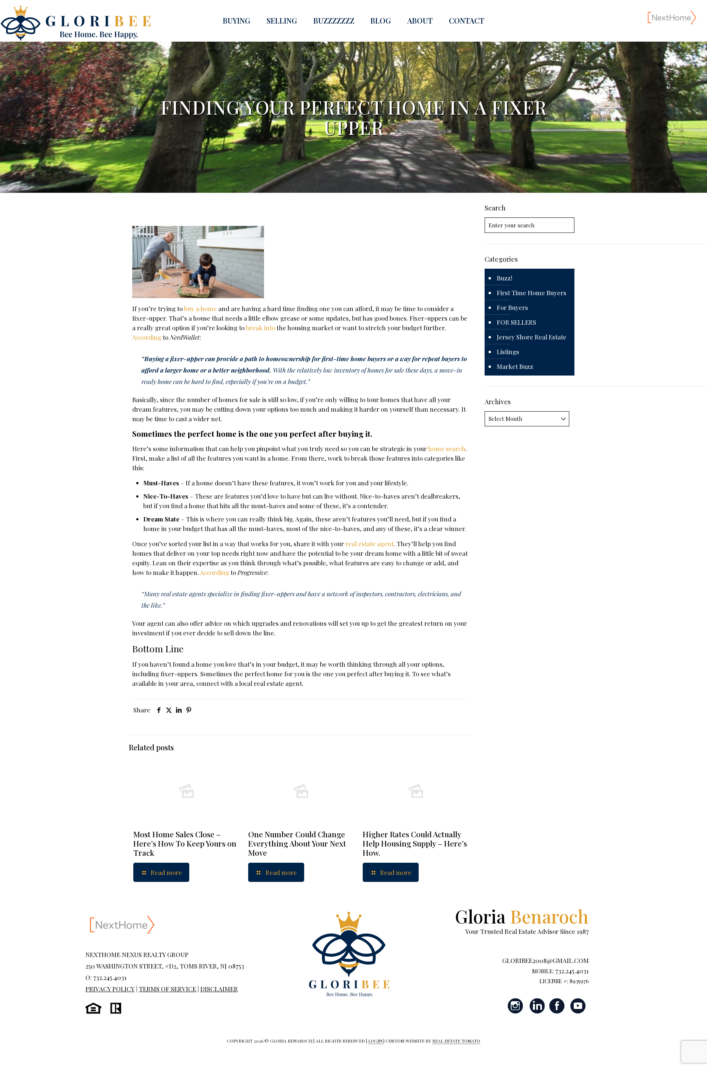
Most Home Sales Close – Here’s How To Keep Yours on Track (184, 843)
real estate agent (369, 544)
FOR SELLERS (516, 322)
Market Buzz (515, 366)
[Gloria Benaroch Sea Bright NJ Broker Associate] (75, 23)
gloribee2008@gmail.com (545, 960)
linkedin (536, 1005)
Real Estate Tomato (456, 1041)
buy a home (200, 308)
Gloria (522, 916)
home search (446, 448)
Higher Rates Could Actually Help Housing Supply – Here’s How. (415, 843)
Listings (508, 352)
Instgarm (516, 1005)
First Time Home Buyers (531, 293)
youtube (578, 1005)
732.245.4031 (572, 971)
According (146, 337)
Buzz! (504, 278)
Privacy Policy (110, 989)
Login (375, 1041)
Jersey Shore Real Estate (531, 337)
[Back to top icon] (671, 1053)
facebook (557, 1005)
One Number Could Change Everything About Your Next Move (297, 843)
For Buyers (512, 307)
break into (260, 328)
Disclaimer (219, 989)
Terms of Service (167, 989)
